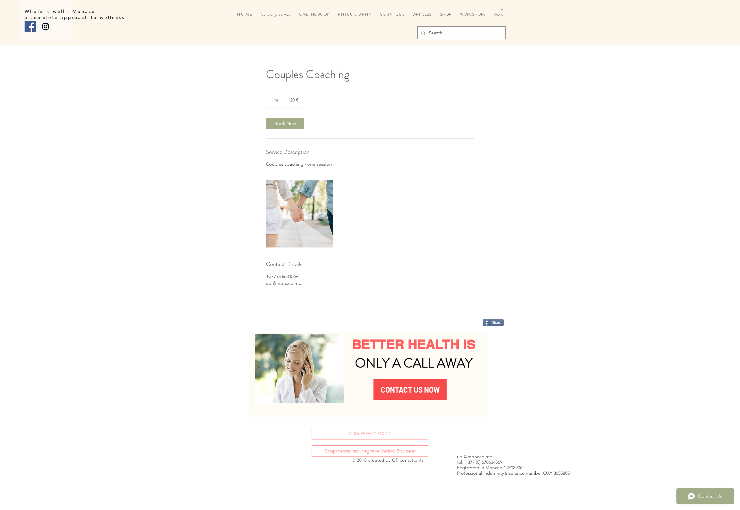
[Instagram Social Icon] (45, 26)
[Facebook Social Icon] (30, 26)
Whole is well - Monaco (60, 11)
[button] (502, 9)
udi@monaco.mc (474, 456)
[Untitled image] (299, 213)
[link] (285, 123)
